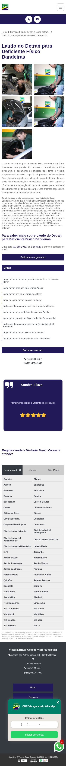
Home (33, 687)
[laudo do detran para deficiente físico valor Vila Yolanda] (49, 79)
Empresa (33, 697)
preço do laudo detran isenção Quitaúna (22, 300)
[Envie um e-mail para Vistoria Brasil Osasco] (37, 19)
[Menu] (60, 7)
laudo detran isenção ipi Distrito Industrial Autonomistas (29, 318)
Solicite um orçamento (33, 257)
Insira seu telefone (34, 718)
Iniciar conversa (34, 734)
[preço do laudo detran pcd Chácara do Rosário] (17, 79)
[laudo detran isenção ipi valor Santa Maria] (49, 111)
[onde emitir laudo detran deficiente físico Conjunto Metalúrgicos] (17, 144)
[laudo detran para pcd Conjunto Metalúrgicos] (17, 111)
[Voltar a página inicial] (5, 7)
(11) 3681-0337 (20, 247)
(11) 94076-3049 (34, 363)
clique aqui (36, 247)
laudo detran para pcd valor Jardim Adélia (23, 288)
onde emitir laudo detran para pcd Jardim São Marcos (28, 306)
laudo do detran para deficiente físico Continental (26, 338)
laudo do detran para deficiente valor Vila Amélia (26, 312)
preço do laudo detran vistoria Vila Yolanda (23, 332)
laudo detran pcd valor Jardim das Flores (22, 294)
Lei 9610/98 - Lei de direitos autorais (18, 638)
